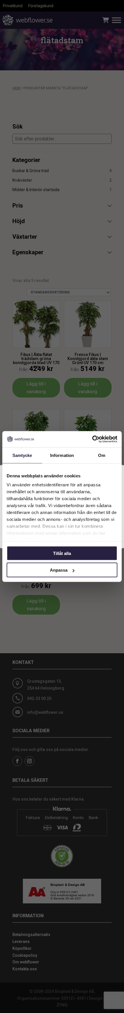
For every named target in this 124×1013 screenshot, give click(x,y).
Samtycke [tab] (22, 455)
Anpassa (58, 570)
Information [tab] (62, 455)
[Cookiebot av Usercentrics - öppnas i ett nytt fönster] (92, 439)
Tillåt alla (62, 553)
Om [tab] (101, 455)
